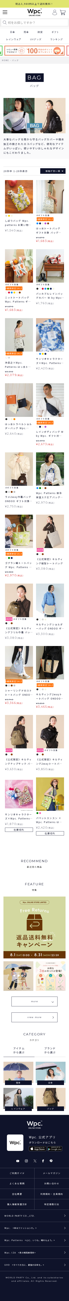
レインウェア (13, 39)
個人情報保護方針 (17, 1204)
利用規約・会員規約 (51, 1193)
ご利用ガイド (17, 1173)
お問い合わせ (51, 1183)
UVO (24, 1264)
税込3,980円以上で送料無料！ (34, 3)
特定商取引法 (51, 1204)
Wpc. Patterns (29, 1240)
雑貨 (40, 32)
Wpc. (20, 1227)
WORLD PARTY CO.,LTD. (19, 1215)
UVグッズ (35, 39)
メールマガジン (52, 1173)
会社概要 (17, 1193)
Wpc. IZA (20, 1252)
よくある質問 (17, 1183)
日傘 (12, 32)
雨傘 (26, 32)
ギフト (55, 32)
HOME (5, 60)
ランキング (56, 39)
